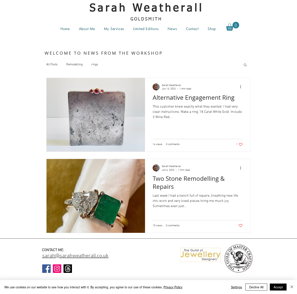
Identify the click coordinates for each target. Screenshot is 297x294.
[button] (114, 28)
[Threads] (67, 268)
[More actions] (242, 87)
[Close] (291, 287)
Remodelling (74, 64)
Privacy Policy (173, 287)
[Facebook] (46, 268)
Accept (278, 287)
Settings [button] (236, 287)
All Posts (52, 64)
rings (94, 64)
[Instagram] (57, 268)
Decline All (256, 287)
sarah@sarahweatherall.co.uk (75, 256)
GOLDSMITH (147, 19)
